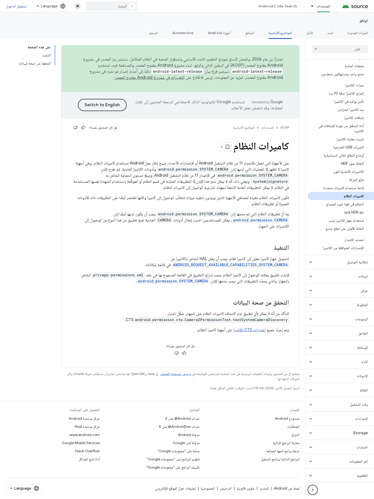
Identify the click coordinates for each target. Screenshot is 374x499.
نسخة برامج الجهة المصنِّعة (282, 451)
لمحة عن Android (286, 488)
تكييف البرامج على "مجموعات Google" (173, 467)
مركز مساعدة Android (84, 418)
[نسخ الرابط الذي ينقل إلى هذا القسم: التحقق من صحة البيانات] (228, 303)
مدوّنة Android (189, 434)
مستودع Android (287, 418)
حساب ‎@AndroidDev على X (179, 426)
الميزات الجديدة (358, 33)
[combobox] (111, 6)
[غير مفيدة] (75, 127)
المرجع (153, 33)
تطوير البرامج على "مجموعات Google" (173, 459)
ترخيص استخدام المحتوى (175, 374)
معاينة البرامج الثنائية (286, 443)
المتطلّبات (293, 426)
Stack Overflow (87, 451)
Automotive (183, 33)
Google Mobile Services (81, 443)
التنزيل (295, 434)
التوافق (249, 33)
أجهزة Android (219, 33)
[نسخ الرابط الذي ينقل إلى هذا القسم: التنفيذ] (269, 248)
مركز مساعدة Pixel (87, 426)
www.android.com (84, 434)
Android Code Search (277, 6)
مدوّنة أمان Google (186, 443)
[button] (344, 262)
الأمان (309, 33)
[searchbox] (340, 49)
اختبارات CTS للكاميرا (249, 329)
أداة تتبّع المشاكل (89, 459)
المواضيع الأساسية (280, 33)
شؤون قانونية (245, 488)
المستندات (323, 6)
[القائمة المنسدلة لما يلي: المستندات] (310, 6)
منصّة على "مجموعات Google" (178, 451)
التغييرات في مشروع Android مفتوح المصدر (149, 77)
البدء (330, 33)
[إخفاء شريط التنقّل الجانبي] (313, 490)
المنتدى (264, 488)
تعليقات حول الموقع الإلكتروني (175, 488)
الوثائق (363, 20)
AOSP (284, 127)
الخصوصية (208, 488)
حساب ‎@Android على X (182, 418)
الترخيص (226, 488)
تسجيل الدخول (16, 6)
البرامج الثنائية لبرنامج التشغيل (280, 459)
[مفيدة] (83, 127)
